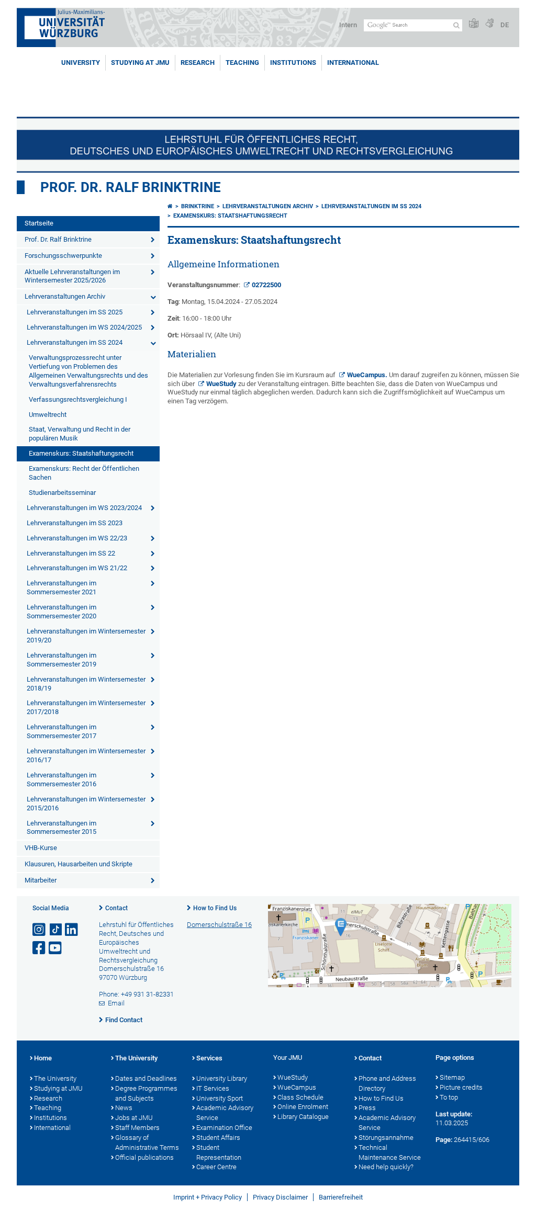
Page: (444, 1140)
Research (48, 1098)
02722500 (266, 285)
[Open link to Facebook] (39, 948)
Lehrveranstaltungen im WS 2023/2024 (84, 508)
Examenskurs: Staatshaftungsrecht (81, 453)
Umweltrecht (47, 415)
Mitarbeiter (41, 880)
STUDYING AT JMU (140, 62)
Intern (348, 25)
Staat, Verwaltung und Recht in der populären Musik (79, 433)
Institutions (50, 1118)
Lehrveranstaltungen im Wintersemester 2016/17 (86, 755)
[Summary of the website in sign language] (489, 23)
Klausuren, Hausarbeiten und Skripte (78, 864)
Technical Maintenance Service (390, 1152)
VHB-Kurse (41, 848)
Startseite (39, 223)
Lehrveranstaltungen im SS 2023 (74, 523)
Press (367, 1108)
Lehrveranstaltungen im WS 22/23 (77, 538)
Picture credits (461, 1087)
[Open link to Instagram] (39, 930)
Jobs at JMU (134, 1118)
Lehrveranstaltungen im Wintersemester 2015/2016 (86, 803)
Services (209, 1058)
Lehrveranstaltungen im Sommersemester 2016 (61, 779)
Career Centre (216, 1167)
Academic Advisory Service (224, 1113)
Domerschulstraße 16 (219, 925)
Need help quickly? (386, 1167)
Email (116, 1003)
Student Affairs (218, 1137)
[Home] (170, 206)
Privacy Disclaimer (280, 1197)
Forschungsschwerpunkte (63, 255)
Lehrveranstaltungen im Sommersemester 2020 (61, 611)
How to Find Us (215, 908)
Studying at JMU (58, 1088)
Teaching (242, 62)
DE (504, 25)
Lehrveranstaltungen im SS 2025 (74, 312)
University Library (221, 1078)
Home (43, 1058)
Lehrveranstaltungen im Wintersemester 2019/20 (86, 635)
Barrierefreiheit (341, 1197)
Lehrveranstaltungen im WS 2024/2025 (84, 327)
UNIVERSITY (80, 62)
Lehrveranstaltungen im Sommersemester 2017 (61, 731)
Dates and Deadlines (146, 1078)
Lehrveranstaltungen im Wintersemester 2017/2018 (86, 707)
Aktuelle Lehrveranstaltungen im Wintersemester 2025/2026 (72, 276)
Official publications (144, 1157)
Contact (116, 908)
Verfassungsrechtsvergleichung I (78, 399)
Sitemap (452, 1077)
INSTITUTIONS (293, 62)
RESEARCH (198, 62)
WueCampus (366, 375)
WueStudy (221, 384)
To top (449, 1097)
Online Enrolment (302, 1107)
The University (55, 1078)
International (353, 62)
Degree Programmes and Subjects (146, 1093)
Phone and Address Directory (387, 1083)
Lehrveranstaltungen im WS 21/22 (77, 568)
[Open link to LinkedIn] (72, 930)
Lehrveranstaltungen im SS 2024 (74, 342)
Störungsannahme (386, 1137)
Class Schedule (300, 1097)
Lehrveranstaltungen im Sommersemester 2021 (61, 587)
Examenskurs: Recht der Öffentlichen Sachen (84, 473)
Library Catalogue (303, 1117)
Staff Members (137, 1128)
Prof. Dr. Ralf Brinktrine (130, 187)
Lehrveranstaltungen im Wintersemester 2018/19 (86, 683)
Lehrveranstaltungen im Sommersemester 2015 (61, 827)
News (123, 1108)
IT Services (212, 1088)
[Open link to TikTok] (56, 930)
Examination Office (224, 1128)
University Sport (219, 1098)
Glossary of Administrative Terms (147, 1142)
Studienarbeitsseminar (62, 492)
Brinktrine (197, 206)
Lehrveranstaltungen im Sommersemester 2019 (61, 659)
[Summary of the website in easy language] (473, 23)
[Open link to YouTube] (56, 948)
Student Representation (218, 1152)
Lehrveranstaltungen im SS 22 (71, 553)
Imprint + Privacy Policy (207, 1197)
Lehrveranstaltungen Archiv (65, 296)
